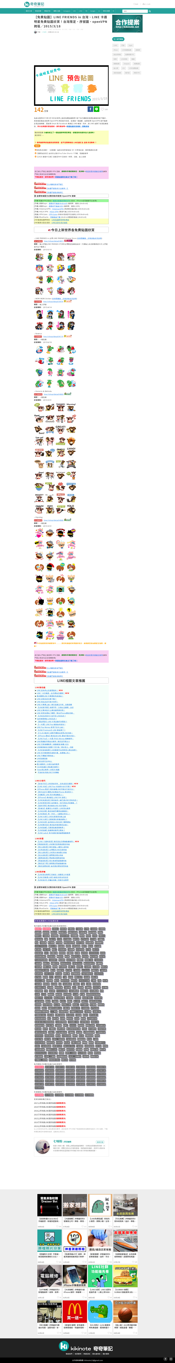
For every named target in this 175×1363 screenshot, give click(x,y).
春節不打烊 (70, 1049)
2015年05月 (39, 1088)
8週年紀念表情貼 (40, 1032)
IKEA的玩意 (80, 949)
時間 (115, 59)
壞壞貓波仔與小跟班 (42, 970)
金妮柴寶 (49, 980)
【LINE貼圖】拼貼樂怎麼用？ (48, 767)
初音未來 (85, 956)
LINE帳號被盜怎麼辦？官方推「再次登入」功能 (55, 747)
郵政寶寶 (59, 994)
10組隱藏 (71, 949)
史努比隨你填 (49, 1036)
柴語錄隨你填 (39, 1025)
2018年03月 (70, 1070)
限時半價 (47, 1039)
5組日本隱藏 (71, 960)
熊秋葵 (58, 1036)
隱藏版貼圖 (89, 1036)
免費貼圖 (137, 63)
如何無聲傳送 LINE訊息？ (47, 719)
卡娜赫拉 (101, 939)
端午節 (127, 73)
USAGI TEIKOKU (41, 946)
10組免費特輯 (39, 1049)
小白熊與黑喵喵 (61, 1022)
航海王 (65, 1025)
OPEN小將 (96, 987)
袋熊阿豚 (46, 932)
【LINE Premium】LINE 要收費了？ (51, 730)
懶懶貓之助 (84, 991)
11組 (64, 977)
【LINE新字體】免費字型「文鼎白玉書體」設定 (55, 707)
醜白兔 (90, 946)
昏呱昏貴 (63, 929)
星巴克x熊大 (93, 1015)
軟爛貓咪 (70, 953)
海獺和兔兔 (50, 1043)
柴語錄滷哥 (39, 953)
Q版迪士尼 (94, 1022)
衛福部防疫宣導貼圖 (93, 994)
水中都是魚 (67, 939)
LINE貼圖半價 (92, 1018)
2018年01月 (91, 1070)
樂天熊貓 (51, 943)
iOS (74, 11)
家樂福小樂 (94, 1049)
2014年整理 (79, 1095)
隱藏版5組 (60, 970)
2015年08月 (80, 1084)
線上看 (116, 68)
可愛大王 (102, 936)
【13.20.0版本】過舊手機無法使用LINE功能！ (55, 733)
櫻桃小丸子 (78, 977)
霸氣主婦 (62, 1049)
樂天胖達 (38, 949)
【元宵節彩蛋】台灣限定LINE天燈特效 (52, 850)
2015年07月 (91, 1084)
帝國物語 (71, 929)
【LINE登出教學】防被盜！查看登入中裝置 (53, 874)
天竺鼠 (94, 936)
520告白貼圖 (66, 1036)
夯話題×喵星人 (87, 998)
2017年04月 (91, 1074)
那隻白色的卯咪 (69, 943)
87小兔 (88, 949)
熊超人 (54, 949)
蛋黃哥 (45, 1029)
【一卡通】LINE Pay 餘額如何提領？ (51, 724)
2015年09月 (70, 1084)
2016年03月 (80, 1081)
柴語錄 (102, 953)
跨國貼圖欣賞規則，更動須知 (78, 126)
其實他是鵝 (76, 946)
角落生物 (78, 998)
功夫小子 (95, 949)
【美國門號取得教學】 (54, 192)
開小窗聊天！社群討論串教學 (48, 764)
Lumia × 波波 (40, 980)
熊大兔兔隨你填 (61, 1032)
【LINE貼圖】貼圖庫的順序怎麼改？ (51, 830)
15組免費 (69, 998)
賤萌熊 (45, 977)
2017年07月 (60, 1074)
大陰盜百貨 (101, 1029)
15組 (82, 984)
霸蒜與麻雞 (92, 932)
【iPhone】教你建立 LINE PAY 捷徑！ (52, 797)
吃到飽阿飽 (96, 984)
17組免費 (77, 970)
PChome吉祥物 (62, 991)
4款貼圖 (86, 977)
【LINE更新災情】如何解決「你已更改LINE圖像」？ (57, 803)
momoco (73, 1025)
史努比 (37, 1046)
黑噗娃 (100, 932)
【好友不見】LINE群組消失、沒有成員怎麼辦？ (55, 784)
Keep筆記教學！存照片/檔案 (48, 770)
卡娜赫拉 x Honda (76, 1011)
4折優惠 (105, 987)
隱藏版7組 (94, 970)
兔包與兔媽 (39, 974)
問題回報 (86, 1354)
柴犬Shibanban (40, 1053)
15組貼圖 (94, 929)
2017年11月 (101, 1070)
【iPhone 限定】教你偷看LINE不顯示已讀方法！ (56, 789)
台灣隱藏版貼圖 (89, 1032)
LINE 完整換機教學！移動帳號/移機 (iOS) (53, 744)
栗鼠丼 (48, 1001)
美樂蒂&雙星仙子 (95, 1001)
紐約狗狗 (84, 953)
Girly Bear (48, 998)
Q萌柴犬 (51, 1032)
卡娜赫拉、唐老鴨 (41, 1060)
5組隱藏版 (74, 936)
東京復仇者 (51, 956)
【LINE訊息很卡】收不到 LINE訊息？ (51, 716)
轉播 (133, 59)
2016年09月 (91, 1077)
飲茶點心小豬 (66, 1005)
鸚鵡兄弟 (104, 967)
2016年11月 (70, 1077)
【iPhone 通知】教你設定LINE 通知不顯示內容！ (56, 736)
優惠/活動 (56, 11)
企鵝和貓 (86, 1056)
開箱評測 (47, 11)
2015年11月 (49, 1084)
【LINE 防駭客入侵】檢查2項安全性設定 (52, 877)
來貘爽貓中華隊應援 (42, 1011)
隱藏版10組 (89, 960)
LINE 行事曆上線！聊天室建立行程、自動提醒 (54, 704)
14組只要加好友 (87, 974)
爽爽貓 (84, 1043)
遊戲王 (44, 1008)
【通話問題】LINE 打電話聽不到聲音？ (52, 721)
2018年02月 (80, 1070)
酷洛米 (85, 1015)
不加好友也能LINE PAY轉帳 (48, 772)
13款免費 (88, 1011)
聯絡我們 (69, 1354)
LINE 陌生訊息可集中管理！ (47, 702)
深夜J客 (37, 1008)
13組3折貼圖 (39, 1001)
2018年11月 (60, 1067)
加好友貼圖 (117, 73)
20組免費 (58, 977)
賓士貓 (82, 994)
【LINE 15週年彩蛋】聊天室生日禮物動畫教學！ (56, 841)
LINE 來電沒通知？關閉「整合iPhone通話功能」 (56, 713)
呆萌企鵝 (50, 1015)
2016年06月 (49, 1081)
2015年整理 (69, 1095)
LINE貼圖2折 (100, 1025)
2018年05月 (49, 1070)
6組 (60, 984)
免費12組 (71, 967)
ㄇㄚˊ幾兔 (53, 1011)
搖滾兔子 (38, 929)
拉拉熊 (76, 1018)
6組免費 (52, 991)
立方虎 (59, 939)
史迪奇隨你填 (84, 1022)
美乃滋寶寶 (92, 1029)
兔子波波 (69, 970)
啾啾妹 (69, 1001)
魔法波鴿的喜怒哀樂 (73, 1029)
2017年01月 (49, 1077)
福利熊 (67, 956)
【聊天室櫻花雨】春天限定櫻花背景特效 (52, 866)
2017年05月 (80, 1074)
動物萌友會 (58, 987)
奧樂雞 (55, 967)
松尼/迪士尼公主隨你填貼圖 (44, 1022)
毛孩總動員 (89, 943)
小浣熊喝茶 (85, 1008)
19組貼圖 (43, 943)
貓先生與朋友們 (89, 963)
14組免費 (38, 963)
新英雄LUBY (75, 1008)
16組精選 (87, 967)
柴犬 (48, 1018)
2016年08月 (101, 1077)
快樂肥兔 (38, 932)
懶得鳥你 (70, 1018)
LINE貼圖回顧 (42, 758)
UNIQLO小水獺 (84, 980)
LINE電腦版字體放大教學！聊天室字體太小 (53, 741)
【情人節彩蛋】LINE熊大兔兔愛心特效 (52, 852)
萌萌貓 (86, 1049)
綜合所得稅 (117, 54)
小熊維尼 (55, 1001)
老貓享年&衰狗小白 (54, 1008)
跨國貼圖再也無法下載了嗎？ (66, 177)
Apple (130, 45)
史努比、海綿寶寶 (58, 1039)
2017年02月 (39, 1077)
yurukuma (85, 970)
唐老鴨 (62, 1018)
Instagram (66, 11)
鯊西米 (68, 946)
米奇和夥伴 (98, 998)
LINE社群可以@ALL (44, 761)
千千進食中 (84, 1005)
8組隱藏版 (54, 936)
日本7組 (98, 1046)
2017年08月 (49, 1074)
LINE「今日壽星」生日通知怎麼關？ (51, 693)
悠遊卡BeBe (65, 980)
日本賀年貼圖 (47, 1005)
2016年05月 (60, 1081)
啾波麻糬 (61, 946)
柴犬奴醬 (97, 946)
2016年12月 (60, 1077)
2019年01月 (39, 1067)
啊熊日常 (60, 956)
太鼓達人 (55, 929)
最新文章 (29, 11)
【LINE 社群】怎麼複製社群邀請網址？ (52, 819)
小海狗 (93, 980)
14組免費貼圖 (73, 991)
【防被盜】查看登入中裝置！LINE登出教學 (53, 808)
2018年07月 (101, 1067)
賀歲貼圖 (79, 1049)
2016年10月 (80, 1077)
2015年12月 (39, 1084)
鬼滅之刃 (85, 1001)
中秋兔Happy (77, 963)
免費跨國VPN (129, 54)
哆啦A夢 (102, 1049)
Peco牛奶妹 (82, 1053)
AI (99, 11)
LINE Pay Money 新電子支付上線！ (51, 727)
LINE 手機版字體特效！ (46, 756)
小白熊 (37, 994)
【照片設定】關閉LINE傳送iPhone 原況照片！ (55, 792)
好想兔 (84, 1029)
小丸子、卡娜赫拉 (75, 1056)
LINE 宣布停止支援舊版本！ (47, 690)
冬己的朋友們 (52, 1053)
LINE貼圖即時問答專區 (60, 220)
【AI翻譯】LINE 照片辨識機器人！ (50, 795)
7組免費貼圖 (67, 984)
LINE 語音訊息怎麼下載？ (47, 699)
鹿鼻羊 (84, 946)
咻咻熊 (82, 936)
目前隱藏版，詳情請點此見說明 (89, 238)
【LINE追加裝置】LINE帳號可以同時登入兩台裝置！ (57, 750)
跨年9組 (102, 956)
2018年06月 (39, 1070)
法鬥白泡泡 (84, 939)
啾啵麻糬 (46, 984)
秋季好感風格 (59, 1015)
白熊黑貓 (38, 1005)
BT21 (51, 977)
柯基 (36, 943)
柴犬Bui (62, 1001)
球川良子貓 (49, 1025)
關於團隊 (106, 1354)
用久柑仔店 (70, 1015)
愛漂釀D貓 (53, 953)
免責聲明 (78, 1354)
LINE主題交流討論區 (59, 222)
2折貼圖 (80, 987)
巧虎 (45, 991)
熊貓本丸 (38, 936)
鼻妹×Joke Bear (69, 1046)
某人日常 (77, 1001)
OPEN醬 (93, 939)
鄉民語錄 (97, 1053)
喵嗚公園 (66, 974)
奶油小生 (52, 939)
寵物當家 (81, 1025)
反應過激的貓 (63, 1011)
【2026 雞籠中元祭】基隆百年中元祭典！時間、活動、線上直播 (61, 157)
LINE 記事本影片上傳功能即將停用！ (51, 710)
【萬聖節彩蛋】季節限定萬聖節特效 (51, 858)
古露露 (88, 984)
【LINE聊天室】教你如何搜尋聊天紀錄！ (53, 825)
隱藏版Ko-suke (51, 1049)
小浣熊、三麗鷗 (49, 1056)
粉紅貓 (105, 980)
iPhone (116, 50)
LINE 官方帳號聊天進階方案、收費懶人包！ (53, 753)
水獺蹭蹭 (102, 929)
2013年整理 (89, 1095)
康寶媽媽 (62, 953)
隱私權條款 (96, 1354)
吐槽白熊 (66, 1008)
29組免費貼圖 (71, 1039)
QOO (74, 987)
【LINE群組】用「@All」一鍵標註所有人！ (53, 814)
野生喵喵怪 (63, 967)
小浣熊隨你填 (100, 1032)
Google (92, 11)
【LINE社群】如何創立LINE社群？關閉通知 (54, 822)
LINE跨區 (124, 59)
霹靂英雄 (101, 1005)
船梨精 (91, 1043)
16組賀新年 (53, 960)
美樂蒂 (75, 1036)
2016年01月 (101, 1081)
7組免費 (50, 987)
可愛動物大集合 (40, 1015)
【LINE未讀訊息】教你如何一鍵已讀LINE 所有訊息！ (57, 800)
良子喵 (86, 929)
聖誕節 (90, 1053)
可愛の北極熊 (76, 1043)
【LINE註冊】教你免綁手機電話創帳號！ (53, 811)
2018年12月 (49, 1067)
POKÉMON (39, 1036)
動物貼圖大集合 (54, 1060)
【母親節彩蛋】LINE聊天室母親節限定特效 (53, 844)
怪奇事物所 (67, 994)
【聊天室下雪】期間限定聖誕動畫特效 (52, 863)
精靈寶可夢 (55, 963)
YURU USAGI (49, 974)
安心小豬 (57, 1005)
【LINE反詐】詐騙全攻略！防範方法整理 (53, 880)
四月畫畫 (93, 1005)
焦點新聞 (38, 11)
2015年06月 (101, 1084)
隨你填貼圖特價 (40, 1018)
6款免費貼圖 (94, 991)
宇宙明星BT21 (100, 1043)
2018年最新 (39, 1095)
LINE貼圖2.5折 (73, 1022)
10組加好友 (98, 960)
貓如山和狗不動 (59, 998)
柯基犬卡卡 (39, 998)
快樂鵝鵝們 (99, 943)
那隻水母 (54, 932)
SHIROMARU (93, 953)
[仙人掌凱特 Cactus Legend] (40, 184)
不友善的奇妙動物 (41, 960)
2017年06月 (70, 1074)
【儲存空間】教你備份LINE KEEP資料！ (52, 806)
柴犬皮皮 (58, 974)
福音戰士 (80, 967)
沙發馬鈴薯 (83, 932)
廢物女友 (46, 963)
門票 (123, 45)
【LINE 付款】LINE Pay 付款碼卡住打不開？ (54, 786)
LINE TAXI (46, 949)
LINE (80, 11)
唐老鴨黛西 (39, 991)
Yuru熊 (75, 994)
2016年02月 (91, 1081)
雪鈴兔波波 (39, 939)
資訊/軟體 (106, 11)
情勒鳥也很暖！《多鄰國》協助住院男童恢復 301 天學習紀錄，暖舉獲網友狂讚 (67, 150)
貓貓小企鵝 (47, 967)
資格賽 (138, 50)
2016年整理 (59, 1095)
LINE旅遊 (96, 967)
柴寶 (101, 991)
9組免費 (79, 1032)
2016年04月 (70, 1081)
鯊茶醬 (77, 953)
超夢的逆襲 (61, 1029)
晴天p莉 (67, 1043)
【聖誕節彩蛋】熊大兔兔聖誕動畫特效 (52, 861)
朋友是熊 (38, 1029)
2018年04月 (60, 1070)
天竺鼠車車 (62, 949)
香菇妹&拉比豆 (65, 963)
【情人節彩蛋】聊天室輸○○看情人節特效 (53, 847)
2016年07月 (39, 1081)
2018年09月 (80, 1067)
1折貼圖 (78, 1015)
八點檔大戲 (96, 1011)
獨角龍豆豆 (62, 932)
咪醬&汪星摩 (90, 1025)
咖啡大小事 (52, 946)
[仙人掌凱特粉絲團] (49, 229)
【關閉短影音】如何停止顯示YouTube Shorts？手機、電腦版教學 (62, 153)
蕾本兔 (89, 1039)
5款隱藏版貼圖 (62, 1056)
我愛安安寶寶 (72, 932)
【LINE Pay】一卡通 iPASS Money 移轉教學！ (55, 739)
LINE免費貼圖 (133, 68)
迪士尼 (81, 1036)
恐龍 (45, 939)
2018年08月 (91, 1067)
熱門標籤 (120, 39)
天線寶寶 (58, 1025)
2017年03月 (101, 1074)
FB (86, 11)
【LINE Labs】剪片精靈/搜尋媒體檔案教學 (53, 833)
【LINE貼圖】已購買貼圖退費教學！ (51, 827)
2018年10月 (70, 1067)
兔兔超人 (76, 1005)
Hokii (46, 953)
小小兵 (43, 994)
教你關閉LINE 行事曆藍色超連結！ (50, 696)
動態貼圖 (116, 63)
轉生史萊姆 (94, 956)
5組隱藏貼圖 (75, 974)
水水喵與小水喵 (40, 987)
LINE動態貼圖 (126, 50)
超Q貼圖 (54, 984)
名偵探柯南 (46, 929)
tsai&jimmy (98, 974)
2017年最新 (49, 1095)
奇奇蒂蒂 (59, 1043)
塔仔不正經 (80, 943)
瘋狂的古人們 (75, 956)
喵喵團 (61, 1053)
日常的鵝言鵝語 (40, 956)
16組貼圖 (46, 936)
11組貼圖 (79, 929)
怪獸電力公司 (57, 1046)
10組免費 (38, 967)
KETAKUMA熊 (40, 1043)
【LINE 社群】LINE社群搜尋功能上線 (51, 816)
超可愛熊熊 (39, 1056)
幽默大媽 (76, 939)
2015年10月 (60, 1084)
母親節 (88, 936)
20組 (99, 980)
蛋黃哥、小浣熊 (70, 1053)
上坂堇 (95, 1039)
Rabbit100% (64, 936)
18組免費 (103, 970)
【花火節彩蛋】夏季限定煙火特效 (50, 855)
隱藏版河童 (94, 1056)
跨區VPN (137, 73)
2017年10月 (39, 1074)
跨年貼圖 (59, 943)
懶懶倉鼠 (51, 994)
